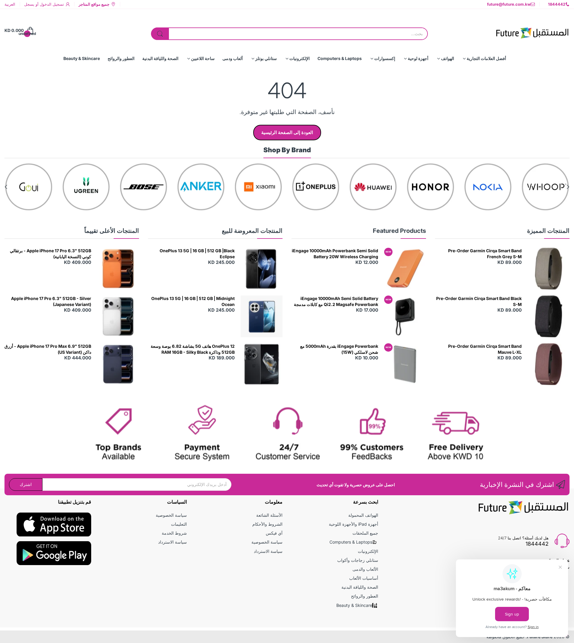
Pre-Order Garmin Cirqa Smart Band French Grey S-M (485, 253)
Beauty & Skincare (354, 605)
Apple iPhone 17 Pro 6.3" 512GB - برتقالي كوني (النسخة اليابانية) (50, 253)
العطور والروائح (364, 596)
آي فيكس (274, 533)
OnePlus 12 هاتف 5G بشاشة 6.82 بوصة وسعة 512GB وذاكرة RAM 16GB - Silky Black (193, 349)
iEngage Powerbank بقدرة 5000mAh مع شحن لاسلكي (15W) (339, 349)
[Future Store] (532, 30)
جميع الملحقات (365, 533)
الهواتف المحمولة (363, 515)
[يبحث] (160, 33)
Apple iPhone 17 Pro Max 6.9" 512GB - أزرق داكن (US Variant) (47, 349)
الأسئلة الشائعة (269, 515)
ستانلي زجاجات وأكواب (357, 560)
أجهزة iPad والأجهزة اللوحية (353, 524)
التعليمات (179, 524)
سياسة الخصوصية (267, 541)
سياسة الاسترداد (268, 551)
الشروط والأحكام (267, 524)
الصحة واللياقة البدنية (359, 587)
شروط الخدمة (174, 533)
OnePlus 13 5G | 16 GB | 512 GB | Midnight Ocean (193, 301)
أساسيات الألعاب (363, 578)
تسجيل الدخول (51, 4)
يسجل (29, 4)
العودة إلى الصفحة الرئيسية (287, 132)
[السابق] (6, 186)
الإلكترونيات (368, 551)
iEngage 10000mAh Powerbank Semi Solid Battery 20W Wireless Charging (335, 253)
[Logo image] (545, 187)
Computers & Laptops (350, 541)
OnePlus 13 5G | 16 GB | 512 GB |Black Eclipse (197, 253)
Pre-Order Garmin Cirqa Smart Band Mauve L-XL (485, 349)
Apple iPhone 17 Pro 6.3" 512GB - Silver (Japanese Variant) (51, 301)
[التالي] (568, 186)
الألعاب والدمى (365, 569)
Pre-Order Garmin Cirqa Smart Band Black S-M (479, 301)
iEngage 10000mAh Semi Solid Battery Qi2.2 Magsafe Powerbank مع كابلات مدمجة (336, 301)
